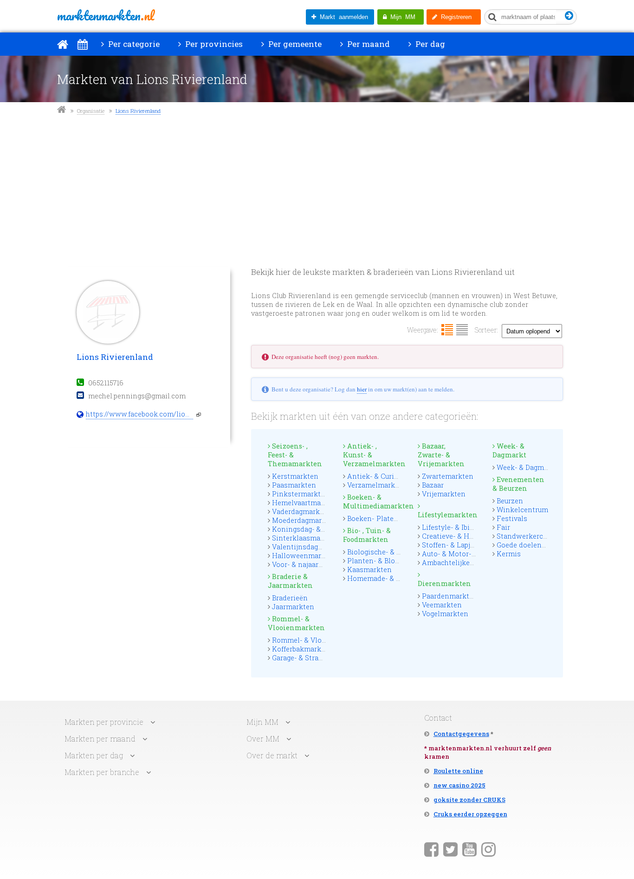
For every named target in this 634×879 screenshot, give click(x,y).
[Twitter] (450, 849)
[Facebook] (431, 849)
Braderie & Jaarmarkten (290, 581)
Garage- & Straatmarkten (312, 657)
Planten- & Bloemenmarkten (394, 560)
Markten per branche (102, 772)
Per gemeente (294, 44)
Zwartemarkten (447, 476)
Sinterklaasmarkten (305, 538)
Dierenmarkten (444, 583)
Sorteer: (486, 330)
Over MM (262, 738)
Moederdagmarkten (304, 520)
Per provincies (213, 44)
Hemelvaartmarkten (305, 502)
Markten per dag (94, 755)
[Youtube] (469, 849)
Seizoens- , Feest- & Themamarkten (295, 455)
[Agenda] (82, 44)
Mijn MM (401, 16)
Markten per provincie (104, 722)
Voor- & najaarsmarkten (311, 564)
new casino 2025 (459, 785)
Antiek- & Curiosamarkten (390, 476)
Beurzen (510, 500)
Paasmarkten (294, 485)
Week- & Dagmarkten (531, 467)
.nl (105, 15)
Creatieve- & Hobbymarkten (467, 536)
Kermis (509, 553)
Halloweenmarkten (304, 555)
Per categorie (133, 44)
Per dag (429, 44)
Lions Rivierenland (138, 110)
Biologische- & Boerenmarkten (397, 551)
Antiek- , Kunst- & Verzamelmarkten (372, 455)
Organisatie (90, 110)
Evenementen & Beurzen (518, 484)
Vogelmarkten (445, 613)
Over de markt (272, 755)
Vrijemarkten (444, 493)
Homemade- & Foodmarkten (394, 578)
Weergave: (422, 330)
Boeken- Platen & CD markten (396, 518)
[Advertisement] (317, 192)
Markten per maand (100, 738)
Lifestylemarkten (447, 514)
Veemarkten (442, 604)
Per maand (367, 44)
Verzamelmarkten (376, 485)
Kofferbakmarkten (302, 649)
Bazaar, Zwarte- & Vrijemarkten (441, 455)
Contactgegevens (461, 733)
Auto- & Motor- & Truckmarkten (474, 553)
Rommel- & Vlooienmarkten (296, 623)
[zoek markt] (569, 16)
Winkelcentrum (522, 509)
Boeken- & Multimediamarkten (372, 501)
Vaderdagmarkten (301, 511)
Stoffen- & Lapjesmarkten (464, 544)
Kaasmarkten (369, 569)
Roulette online (458, 771)
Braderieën (290, 597)
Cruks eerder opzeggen (470, 814)
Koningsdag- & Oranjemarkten (322, 529)
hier (362, 389)
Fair (503, 527)
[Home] (62, 44)
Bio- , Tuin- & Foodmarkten (367, 535)
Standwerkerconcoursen (537, 536)
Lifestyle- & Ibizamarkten (463, 527)
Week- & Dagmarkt (509, 450)
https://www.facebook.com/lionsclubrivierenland (139, 414)
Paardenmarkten (450, 596)
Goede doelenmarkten (533, 544)
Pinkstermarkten (300, 493)
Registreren (454, 16)
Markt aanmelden (342, 16)
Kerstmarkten (295, 476)
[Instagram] (488, 849)
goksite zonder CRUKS (469, 799)
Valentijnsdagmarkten (309, 546)
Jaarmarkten (293, 606)
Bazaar (433, 485)
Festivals (512, 518)
